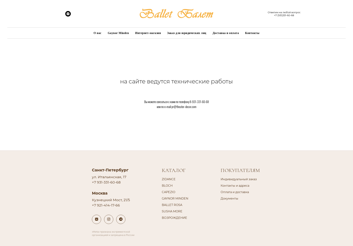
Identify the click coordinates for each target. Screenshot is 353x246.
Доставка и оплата (226, 33)
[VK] (96, 219)
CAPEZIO (168, 192)
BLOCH (167, 185)
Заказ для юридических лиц (186, 33)
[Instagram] (108, 219)
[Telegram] (120, 219)
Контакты (252, 33)
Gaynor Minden (118, 33)
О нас (97, 33)
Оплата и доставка (235, 192)
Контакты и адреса (235, 185)
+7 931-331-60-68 (106, 182)
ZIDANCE (169, 179)
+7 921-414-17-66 (106, 205)
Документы (229, 198)
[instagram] (68, 15)
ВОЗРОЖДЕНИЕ (174, 218)
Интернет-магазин (148, 33)
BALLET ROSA (172, 205)
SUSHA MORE (172, 211)
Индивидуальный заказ (239, 179)
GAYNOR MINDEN (175, 198)
